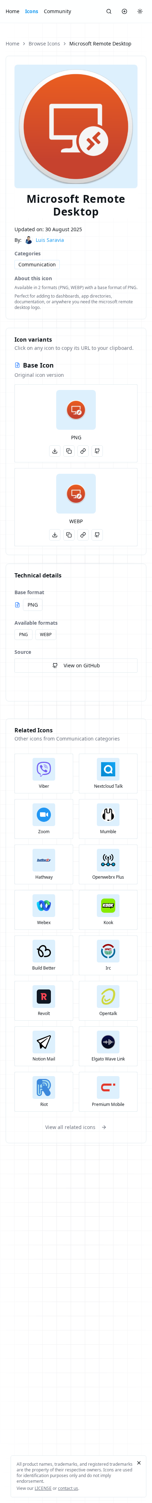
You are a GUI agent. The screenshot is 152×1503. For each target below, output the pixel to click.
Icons (31, 11)
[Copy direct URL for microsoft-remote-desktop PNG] (83, 451)
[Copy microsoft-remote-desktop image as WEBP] (69, 535)
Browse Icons (44, 43)
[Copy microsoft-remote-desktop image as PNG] (69, 451)
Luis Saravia (50, 240)
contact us (68, 1488)
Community (57, 11)
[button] (76, 410)
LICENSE (43, 1488)
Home (12, 11)
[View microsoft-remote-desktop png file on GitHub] (97, 451)
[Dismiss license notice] (139, 1463)
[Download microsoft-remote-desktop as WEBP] (54, 535)
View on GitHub (82, 665)
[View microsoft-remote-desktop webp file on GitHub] (97, 535)
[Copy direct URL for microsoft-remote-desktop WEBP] (83, 535)
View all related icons (70, 1127)
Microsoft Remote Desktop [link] (100, 43)
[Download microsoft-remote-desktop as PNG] (54, 451)
